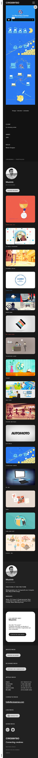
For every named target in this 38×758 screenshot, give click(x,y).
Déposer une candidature (16, 669)
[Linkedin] (13, 730)
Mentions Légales (11, 746)
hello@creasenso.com (15, 702)
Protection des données (13, 749)
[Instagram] (7, 730)
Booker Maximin (13, 190)
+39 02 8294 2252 (26, 689)
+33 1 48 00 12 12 (26, 682)
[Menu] (33, 3)
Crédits (8, 752)
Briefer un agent (13, 655)
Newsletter (14, 715)
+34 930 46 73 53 (26, 688)
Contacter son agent (17, 634)
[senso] (1, 3)
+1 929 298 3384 (26, 684)
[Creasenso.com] (12, 3)
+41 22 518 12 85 (26, 686)
